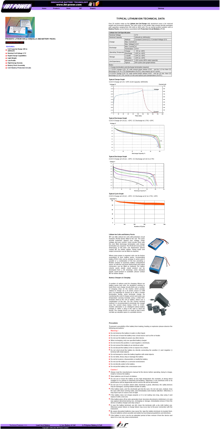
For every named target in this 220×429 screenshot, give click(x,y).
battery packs (114, 29)
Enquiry (93, 8)
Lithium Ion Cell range (138, 24)
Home (44, 8)
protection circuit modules (150, 29)
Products (56, 8)
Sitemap (161, 8)
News (68, 8)
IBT (80, 8)
